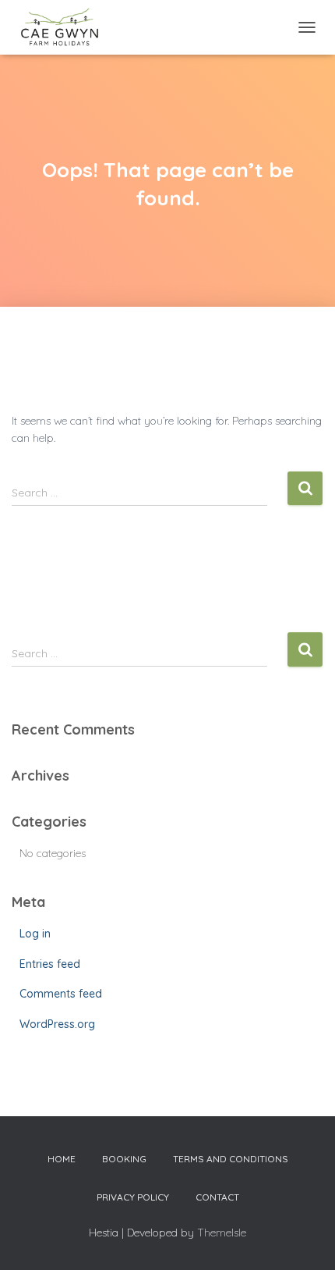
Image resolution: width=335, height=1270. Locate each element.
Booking (124, 1159)
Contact (217, 1197)
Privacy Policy (133, 1197)
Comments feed (60, 994)
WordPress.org (57, 1024)
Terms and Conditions (230, 1159)
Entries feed (49, 964)
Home (62, 1159)
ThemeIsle (221, 1233)
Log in (35, 934)
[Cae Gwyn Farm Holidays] (65, 27)
